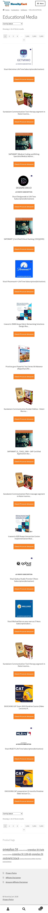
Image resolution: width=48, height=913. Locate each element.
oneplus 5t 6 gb (23, 850)
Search (24, 909)
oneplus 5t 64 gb (7, 854)
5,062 (34, 36)
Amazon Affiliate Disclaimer (17, 882)
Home (7, 10)
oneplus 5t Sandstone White (28, 858)
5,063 (41, 36)
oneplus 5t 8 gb (35, 849)
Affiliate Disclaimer (13, 877)
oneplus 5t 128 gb (21, 854)
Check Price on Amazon (24, 79)
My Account (8, 909)
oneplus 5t (10, 849)
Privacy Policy (11, 873)
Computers (15, 10)
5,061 (27, 36)
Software (24, 10)
